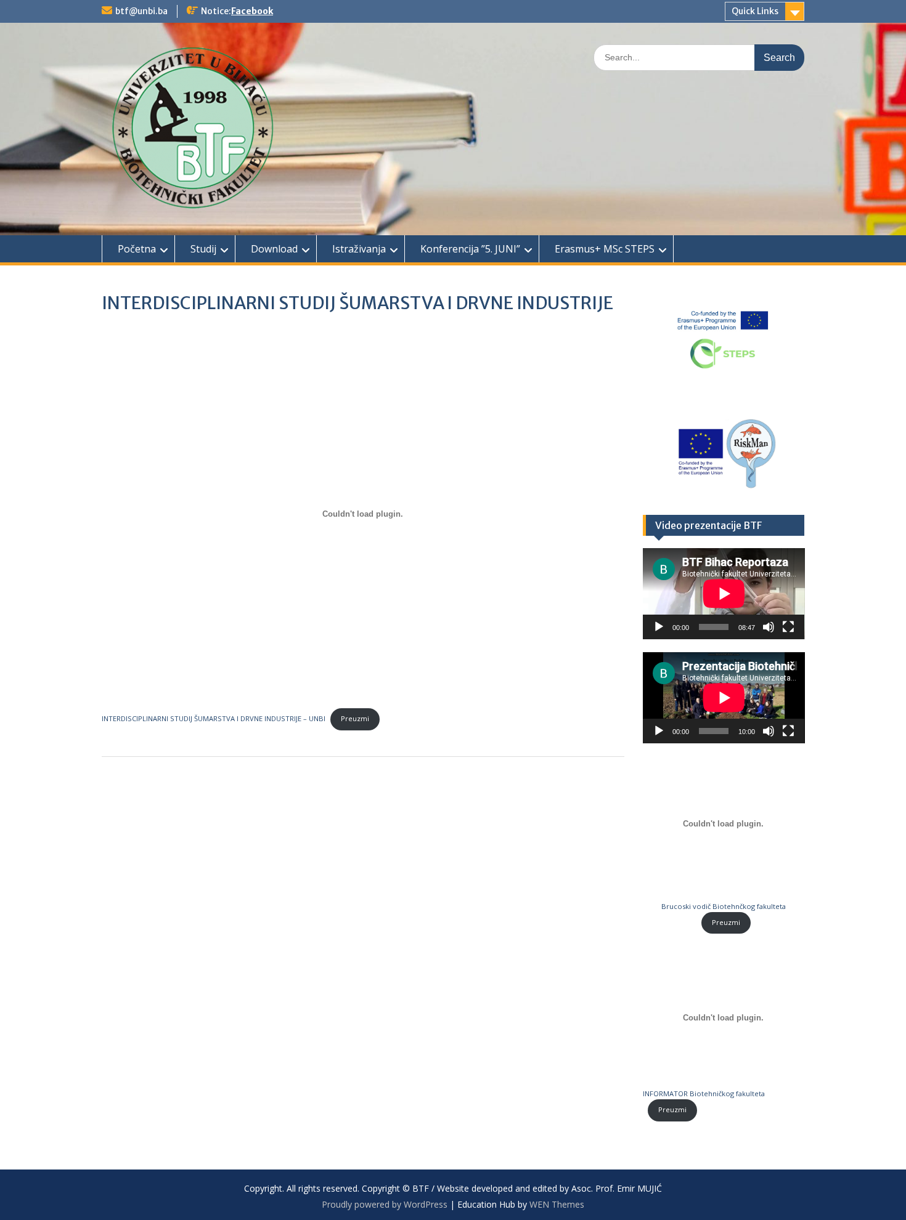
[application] (724, 593)
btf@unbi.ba (141, 11)
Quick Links (755, 11)
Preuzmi (355, 718)
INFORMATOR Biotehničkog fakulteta (704, 1093)
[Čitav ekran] (788, 627)
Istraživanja (359, 249)
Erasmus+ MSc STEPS (605, 249)
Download (274, 249)
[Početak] (659, 627)
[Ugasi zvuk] (768, 627)
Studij (203, 249)
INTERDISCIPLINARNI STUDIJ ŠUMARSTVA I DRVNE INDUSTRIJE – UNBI (213, 718)
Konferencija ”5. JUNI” (470, 249)
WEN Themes (556, 1204)
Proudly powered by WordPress (384, 1204)
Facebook (252, 11)
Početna (137, 249)
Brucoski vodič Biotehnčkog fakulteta (723, 906)
